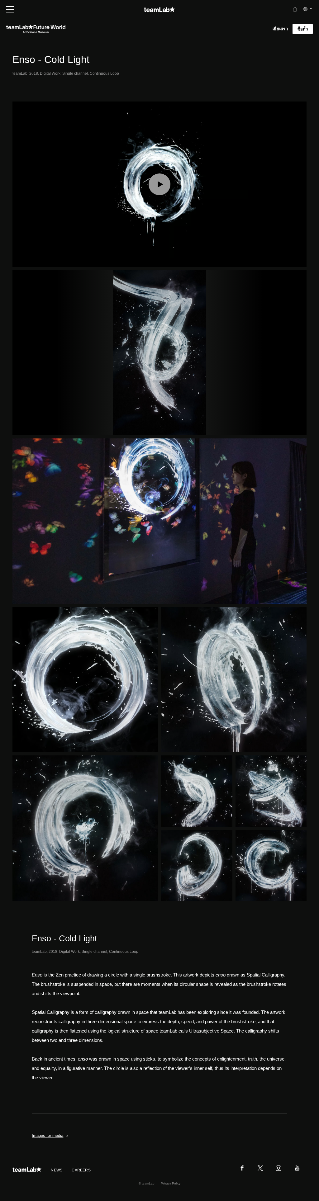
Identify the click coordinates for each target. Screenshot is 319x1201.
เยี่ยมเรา (280, 28)
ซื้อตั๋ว (303, 29)
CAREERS (81, 1170)
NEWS (56, 1170)
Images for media (47, 1135)
